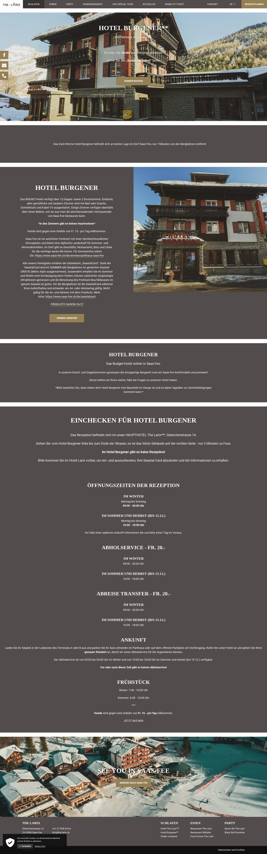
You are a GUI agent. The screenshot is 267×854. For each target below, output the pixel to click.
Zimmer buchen (133, 81)
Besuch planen (254, 4)
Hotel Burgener (66, 187)
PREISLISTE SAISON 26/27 (67, 304)
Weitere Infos (40, 846)
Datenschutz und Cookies (231, 849)
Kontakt (212, 4)
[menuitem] (33, 4)
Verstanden (26, 846)
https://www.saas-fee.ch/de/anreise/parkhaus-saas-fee (69, 255)
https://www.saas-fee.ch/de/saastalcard (71, 296)
